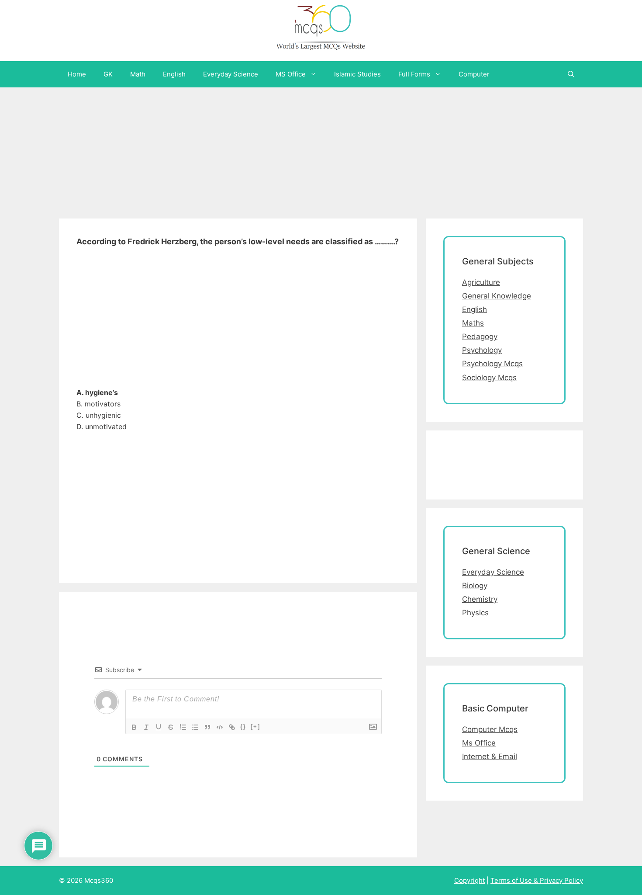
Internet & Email (489, 756)
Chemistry (479, 599)
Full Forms (414, 74)
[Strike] (171, 727)
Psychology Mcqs (492, 363)
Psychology (482, 350)
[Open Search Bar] (571, 74)
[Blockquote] (207, 727)
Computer (474, 74)
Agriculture (481, 282)
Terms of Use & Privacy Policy (536, 880)
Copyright (469, 880)
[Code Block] (220, 727)
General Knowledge (496, 295)
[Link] (232, 727)
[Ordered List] (183, 727)
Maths (473, 323)
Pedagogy (479, 336)
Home (77, 74)
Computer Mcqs (490, 729)
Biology (474, 585)
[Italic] (146, 727)
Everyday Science (230, 74)
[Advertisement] (262, 148)
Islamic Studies (357, 74)
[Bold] (134, 727)
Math (137, 74)
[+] (255, 726)
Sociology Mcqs (489, 377)
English (174, 74)
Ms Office (479, 743)
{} (243, 726)
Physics (475, 612)
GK (108, 74)
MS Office (291, 74)
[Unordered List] (195, 727)
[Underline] (158, 727)
